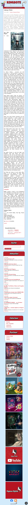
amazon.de (7, 221)
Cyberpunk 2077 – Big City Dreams (15, 233)
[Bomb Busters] (14, 376)
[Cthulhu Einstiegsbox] (14, 428)
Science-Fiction (16, 12)
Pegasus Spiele (9, 336)
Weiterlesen (6, 261)
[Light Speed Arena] (14, 411)
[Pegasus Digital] (14, 498)
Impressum (8, 325)
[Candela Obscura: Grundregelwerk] (14, 446)
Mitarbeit (8, 321)
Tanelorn (8, 339)
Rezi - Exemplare (9, 323)
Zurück (5, 223)
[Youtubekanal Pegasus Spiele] (14, 463)
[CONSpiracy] (14, 480)
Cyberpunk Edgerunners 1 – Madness (13, 230)
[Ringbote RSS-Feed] (15, 501)
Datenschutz (9, 326)
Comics (11, 12)
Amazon (8, 337)
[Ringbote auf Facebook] (11, 501)
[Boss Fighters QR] (14, 359)
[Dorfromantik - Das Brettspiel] (14, 394)
